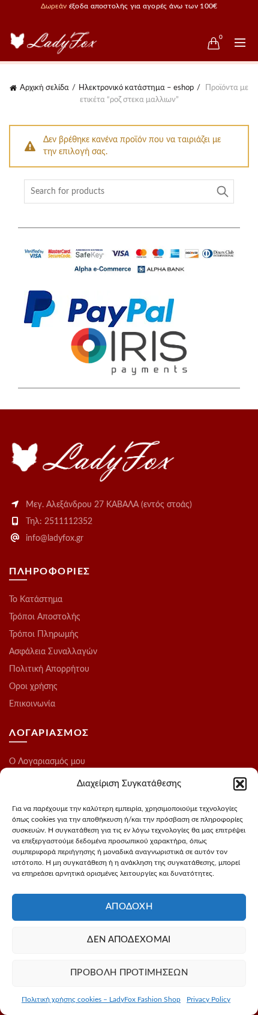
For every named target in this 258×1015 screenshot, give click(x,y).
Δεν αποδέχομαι (128, 939)
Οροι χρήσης (33, 686)
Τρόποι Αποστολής (44, 617)
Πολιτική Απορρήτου (49, 669)
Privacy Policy (208, 999)
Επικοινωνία (32, 704)
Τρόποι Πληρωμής (44, 634)
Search (222, 191)
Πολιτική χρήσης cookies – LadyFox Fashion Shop (101, 999)
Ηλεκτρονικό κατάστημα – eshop (136, 88)
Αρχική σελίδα (44, 88)
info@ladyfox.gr (54, 538)
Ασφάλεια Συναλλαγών (53, 652)
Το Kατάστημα (35, 599)
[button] (240, 784)
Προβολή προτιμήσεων (129, 972)
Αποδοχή (129, 906)
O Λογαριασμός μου (47, 761)
